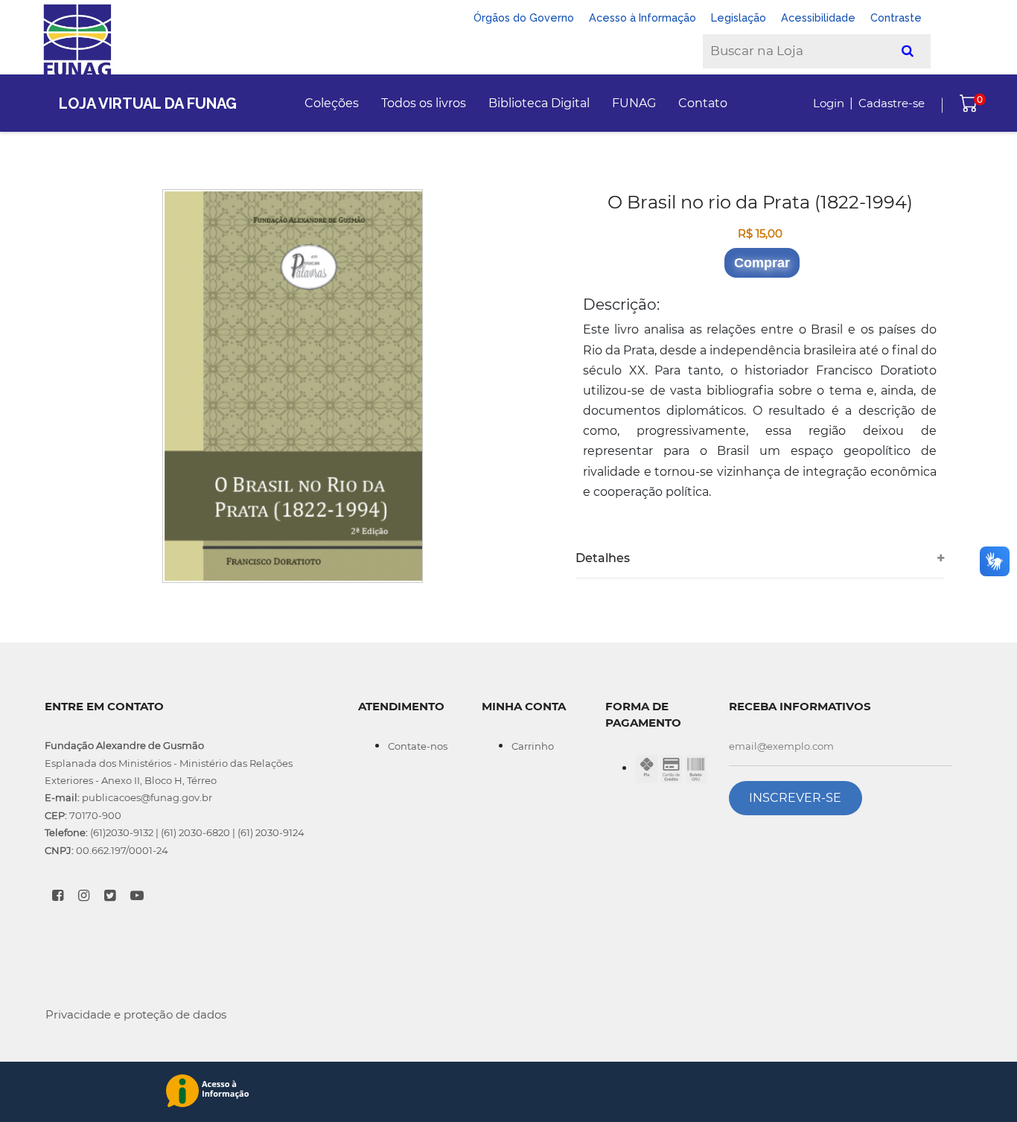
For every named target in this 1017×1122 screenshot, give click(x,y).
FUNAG (634, 103)
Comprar (762, 262)
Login (828, 103)
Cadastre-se (891, 103)
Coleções (332, 103)
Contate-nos (417, 746)
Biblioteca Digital (539, 103)
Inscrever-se (795, 798)
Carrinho (532, 746)
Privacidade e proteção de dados (135, 1014)
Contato (702, 103)
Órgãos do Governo (524, 17)
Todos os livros (423, 103)
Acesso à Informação (642, 17)
